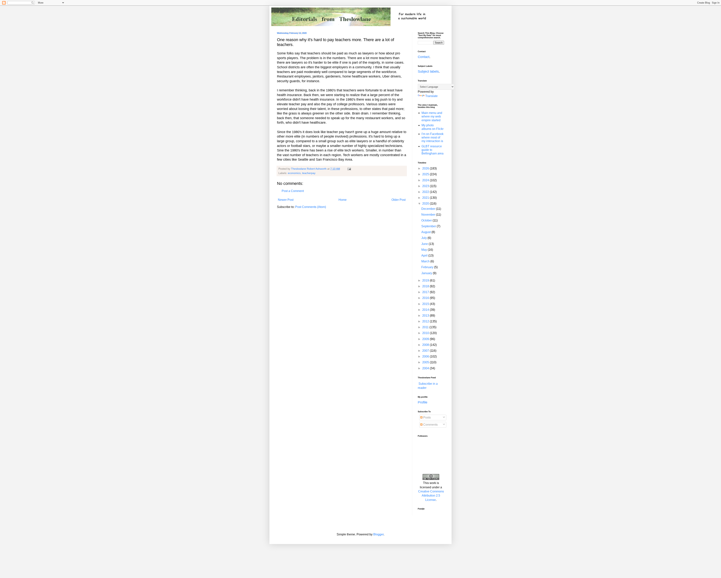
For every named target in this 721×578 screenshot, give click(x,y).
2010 (426, 333)
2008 (426, 344)
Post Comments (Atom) (310, 206)
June (425, 243)
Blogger (378, 534)
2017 (426, 292)
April (424, 255)
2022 (426, 191)
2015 (426, 304)
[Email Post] (349, 168)
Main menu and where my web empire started (432, 116)
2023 (426, 186)
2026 (426, 168)
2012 (426, 321)
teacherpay (308, 173)
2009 (426, 339)
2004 (426, 368)
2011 (425, 327)
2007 (426, 350)
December (428, 208)
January (427, 273)
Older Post (398, 199)
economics (294, 173)
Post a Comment (293, 191)
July (424, 237)
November (428, 214)
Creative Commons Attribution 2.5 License (431, 495)
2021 (426, 197)
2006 (426, 356)
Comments (430, 424)
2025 (426, 174)
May (424, 249)
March (425, 261)
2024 (426, 180)
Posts (426, 417)
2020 (426, 203)
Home (343, 199)
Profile (422, 402)
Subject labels (428, 71)
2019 (426, 280)
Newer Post (285, 199)
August (426, 232)
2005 (426, 362)
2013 (426, 315)
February (427, 267)
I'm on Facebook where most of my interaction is (432, 137)
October (427, 220)
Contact (423, 57)
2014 (426, 309)
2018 (426, 286)
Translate (431, 96)
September (429, 226)
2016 (426, 298)
